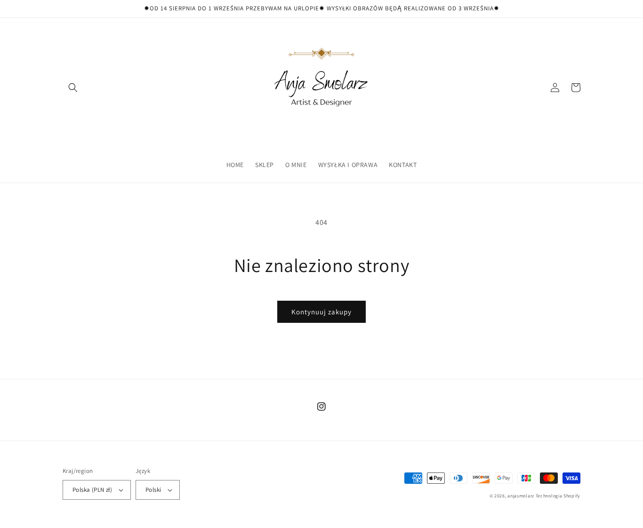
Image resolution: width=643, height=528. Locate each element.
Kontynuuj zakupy (321, 311)
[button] (73, 87)
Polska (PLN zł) (92, 490)
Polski (153, 490)
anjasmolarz (520, 496)
